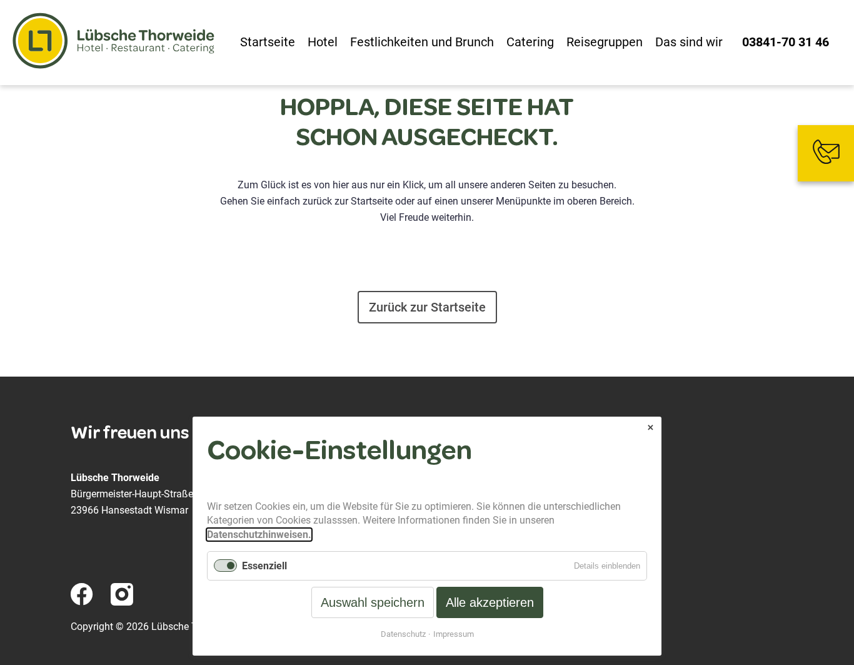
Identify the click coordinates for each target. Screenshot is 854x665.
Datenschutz (403, 634)
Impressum (453, 634)
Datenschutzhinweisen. (259, 535)
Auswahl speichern (372, 602)
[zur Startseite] (114, 42)
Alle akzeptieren (490, 602)
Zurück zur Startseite (427, 307)
